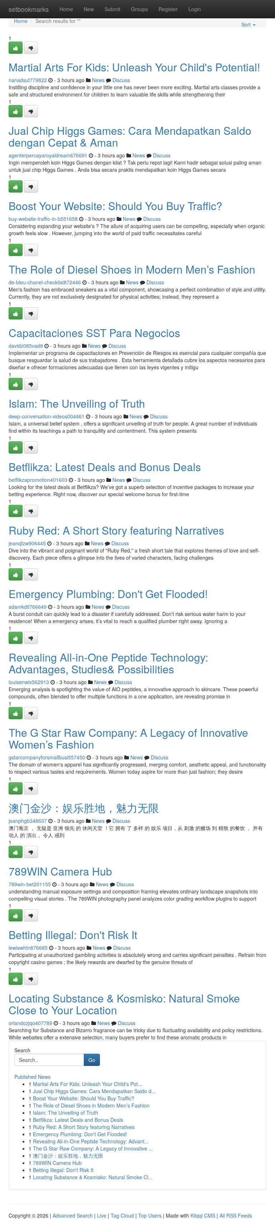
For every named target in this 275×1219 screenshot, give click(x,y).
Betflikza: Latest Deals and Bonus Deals (105, 466)
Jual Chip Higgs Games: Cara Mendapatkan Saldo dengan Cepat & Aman (130, 136)
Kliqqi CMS (202, 1215)
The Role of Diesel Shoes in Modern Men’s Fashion (132, 269)
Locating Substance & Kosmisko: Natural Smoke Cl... (93, 1177)
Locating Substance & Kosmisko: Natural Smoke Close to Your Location (124, 1004)
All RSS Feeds (235, 1215)
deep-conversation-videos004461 (47, 416)
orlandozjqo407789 (30, 1022)
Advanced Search (73, 1215)
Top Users (149, 1215)
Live (101, 1215)
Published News (32, 1076)
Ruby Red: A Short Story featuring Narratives (116, 530)
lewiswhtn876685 (28, 947)
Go (91, 1059)
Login (194, 9)
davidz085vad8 (26, 345)
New (89, 9)
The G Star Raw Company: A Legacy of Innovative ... (93, 1148)
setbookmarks (29, 9)
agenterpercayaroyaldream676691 (48, 155)
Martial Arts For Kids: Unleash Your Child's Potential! (134, 67)
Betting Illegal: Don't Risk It (73, 934)
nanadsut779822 (28, 80)
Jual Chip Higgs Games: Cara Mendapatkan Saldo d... (94, 1091)
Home (66, 9)
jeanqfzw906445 (27, 543)
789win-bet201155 (30, 884)
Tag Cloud (122, 1215)
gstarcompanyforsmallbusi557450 (47, 757)
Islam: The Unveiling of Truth (77, 403)
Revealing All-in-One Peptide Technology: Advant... (91, 1141)
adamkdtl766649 (28, 606)
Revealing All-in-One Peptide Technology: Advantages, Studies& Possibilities (108, 663)
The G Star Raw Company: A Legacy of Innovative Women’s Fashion (128, 738)
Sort (246, 24)
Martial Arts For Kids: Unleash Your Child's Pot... (87, 1083)
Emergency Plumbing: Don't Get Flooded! (108, 593)
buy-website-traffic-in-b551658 (43, 218)
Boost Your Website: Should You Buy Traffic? (115, 205)
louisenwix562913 (29, 682)
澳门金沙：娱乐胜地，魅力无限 (84, 807)
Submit (112, 9)
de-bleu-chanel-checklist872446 (45, 282)
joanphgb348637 (28, 820)
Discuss (121, 80)
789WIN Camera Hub (60, 871)
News (98, 80)
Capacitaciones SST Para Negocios (94, 332)
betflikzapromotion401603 (38, 479)
